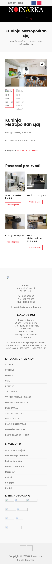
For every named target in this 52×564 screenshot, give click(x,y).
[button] (42, 64)
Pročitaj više (13, 204)
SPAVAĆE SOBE (12, 418)
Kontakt (9, 488)
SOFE (7, 380)
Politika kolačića (13, 461)
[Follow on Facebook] (33, 3)
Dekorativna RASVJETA (16, 402)
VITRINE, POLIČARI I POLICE (18, 397)
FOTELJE (9, 375)
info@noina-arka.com (29, 307)
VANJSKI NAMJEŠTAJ (15, 413)
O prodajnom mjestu (15, 450)
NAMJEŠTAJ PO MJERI (25, 41)
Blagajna (9, 482)
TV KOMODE (11, 391)
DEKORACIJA (11, 408)
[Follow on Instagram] (39, 3)
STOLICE (9, 364)
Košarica (9, 477)
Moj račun (10, 472)
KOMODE (9, 386)
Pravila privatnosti (14, 466)
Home (12, 41)
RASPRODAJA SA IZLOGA (17, 435)
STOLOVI (9, 370)
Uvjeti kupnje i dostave (16, 455)
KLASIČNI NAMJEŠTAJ (15, 424)
